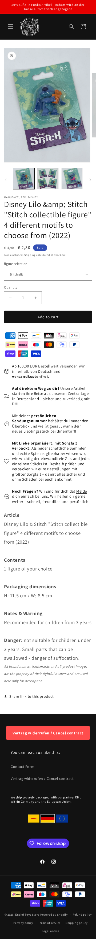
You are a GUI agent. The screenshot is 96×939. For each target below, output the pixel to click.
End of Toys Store (27, 914)
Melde (81, 491)
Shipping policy (77, 923)
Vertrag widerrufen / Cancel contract (48, 732)
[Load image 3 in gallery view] (72, 178)
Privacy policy (23, 923)
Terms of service (49, 923)
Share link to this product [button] (31, 696)
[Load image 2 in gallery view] (47, 178)
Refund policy (82, 914)
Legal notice (50, 931)
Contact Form (22, 766)
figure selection (15, 263)
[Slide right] (90, 180)
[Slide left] (6, 180)
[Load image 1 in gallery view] (23, 178)
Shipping (29, 255)
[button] (11, 26)
